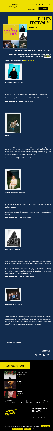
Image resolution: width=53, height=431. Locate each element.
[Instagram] (33, 4)
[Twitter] (39, 4)
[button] (49, 2)
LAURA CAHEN (22, 372)
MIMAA (19, 391)
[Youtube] (42, 4)
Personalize (27, 428)
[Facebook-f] (36, 4)
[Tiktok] (46, 4)
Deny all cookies (18, 428)
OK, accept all (45, 426)
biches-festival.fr (28, 60)
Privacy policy (36, 428)
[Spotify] (49, 4)
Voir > (19, 376)
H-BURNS (20, 382)
